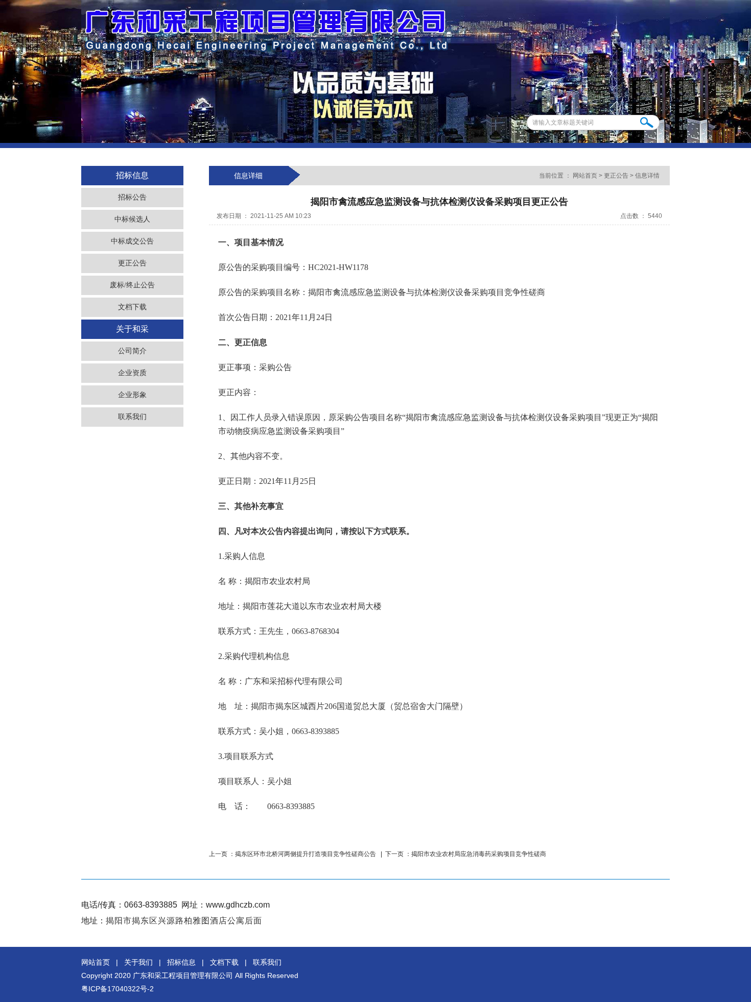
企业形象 (132, 395)
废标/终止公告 (132, 285)
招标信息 (181, 962)
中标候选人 (132, 219)
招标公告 (132, 197)
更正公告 (132, 263)
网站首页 (585, 175)
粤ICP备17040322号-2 (117, 989)
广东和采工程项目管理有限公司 (183, 975)
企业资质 (132, 373)
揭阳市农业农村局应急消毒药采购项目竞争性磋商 (478, 854)
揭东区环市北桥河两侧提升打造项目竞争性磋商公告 (306, 854)
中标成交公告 (132, 241)
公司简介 (132, 351)
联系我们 (132, 417)
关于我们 (138, 962)
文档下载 (132, 307)
